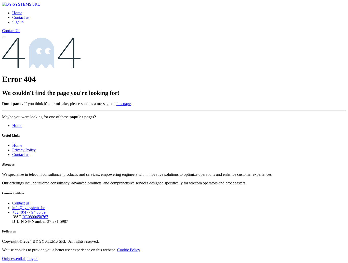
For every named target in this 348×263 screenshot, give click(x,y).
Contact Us (11, 30)
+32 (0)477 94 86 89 (29, 212)
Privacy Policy (24, 150)
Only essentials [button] (14, 258)
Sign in (18, 22)
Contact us (20, 154)
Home (17, 125)
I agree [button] (32, 258)
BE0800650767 (35, 217)
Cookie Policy (128, 250)
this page (123, 103)
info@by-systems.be (28, 208)
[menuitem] (17, 13)
